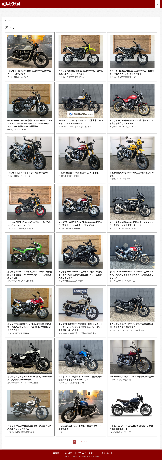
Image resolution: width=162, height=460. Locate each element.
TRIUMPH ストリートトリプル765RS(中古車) (27, 173)
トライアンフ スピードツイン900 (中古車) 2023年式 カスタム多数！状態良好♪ (131, 325)
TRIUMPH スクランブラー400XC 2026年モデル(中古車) (132, 174)
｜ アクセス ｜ (105, 453)
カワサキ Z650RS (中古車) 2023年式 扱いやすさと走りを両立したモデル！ (131, 122)
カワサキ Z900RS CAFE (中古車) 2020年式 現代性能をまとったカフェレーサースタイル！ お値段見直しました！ (29, 274)
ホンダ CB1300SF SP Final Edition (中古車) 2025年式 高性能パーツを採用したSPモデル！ (80, 223)
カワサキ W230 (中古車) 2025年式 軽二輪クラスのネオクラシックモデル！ (29, 427)
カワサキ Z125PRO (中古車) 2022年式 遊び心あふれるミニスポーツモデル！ (29, 223)
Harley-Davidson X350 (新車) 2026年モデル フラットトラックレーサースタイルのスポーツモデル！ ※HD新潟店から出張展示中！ (29, 123)
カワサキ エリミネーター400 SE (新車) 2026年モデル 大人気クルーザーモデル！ (29, 378)
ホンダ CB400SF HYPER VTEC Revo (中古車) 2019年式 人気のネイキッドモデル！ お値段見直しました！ (131, 274)
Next (86, 442)
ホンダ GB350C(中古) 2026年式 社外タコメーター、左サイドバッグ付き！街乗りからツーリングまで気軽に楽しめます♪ (80, 327)
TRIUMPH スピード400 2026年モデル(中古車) (79, 173)
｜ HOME (54, 453)
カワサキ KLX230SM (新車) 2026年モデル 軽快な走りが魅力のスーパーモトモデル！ (132, 72)
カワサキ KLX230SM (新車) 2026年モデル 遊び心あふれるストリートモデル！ (81, 72)
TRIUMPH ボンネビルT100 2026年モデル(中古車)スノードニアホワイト (29, 72)
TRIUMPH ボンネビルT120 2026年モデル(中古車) (132, 376)
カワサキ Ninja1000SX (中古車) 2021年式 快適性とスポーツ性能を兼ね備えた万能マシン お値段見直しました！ (80, 274)
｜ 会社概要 (66, 453)
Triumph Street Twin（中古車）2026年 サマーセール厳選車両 (81, 427)
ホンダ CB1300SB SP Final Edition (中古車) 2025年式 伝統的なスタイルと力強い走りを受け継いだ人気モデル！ (29, 327)
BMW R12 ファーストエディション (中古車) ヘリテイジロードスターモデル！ (81, 122)
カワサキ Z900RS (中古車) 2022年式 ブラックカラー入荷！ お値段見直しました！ (131, 223)
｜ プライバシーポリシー (85, 453)
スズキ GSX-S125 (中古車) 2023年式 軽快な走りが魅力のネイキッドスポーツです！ (80, 378)
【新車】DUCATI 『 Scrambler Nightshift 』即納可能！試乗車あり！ (131, 427)
